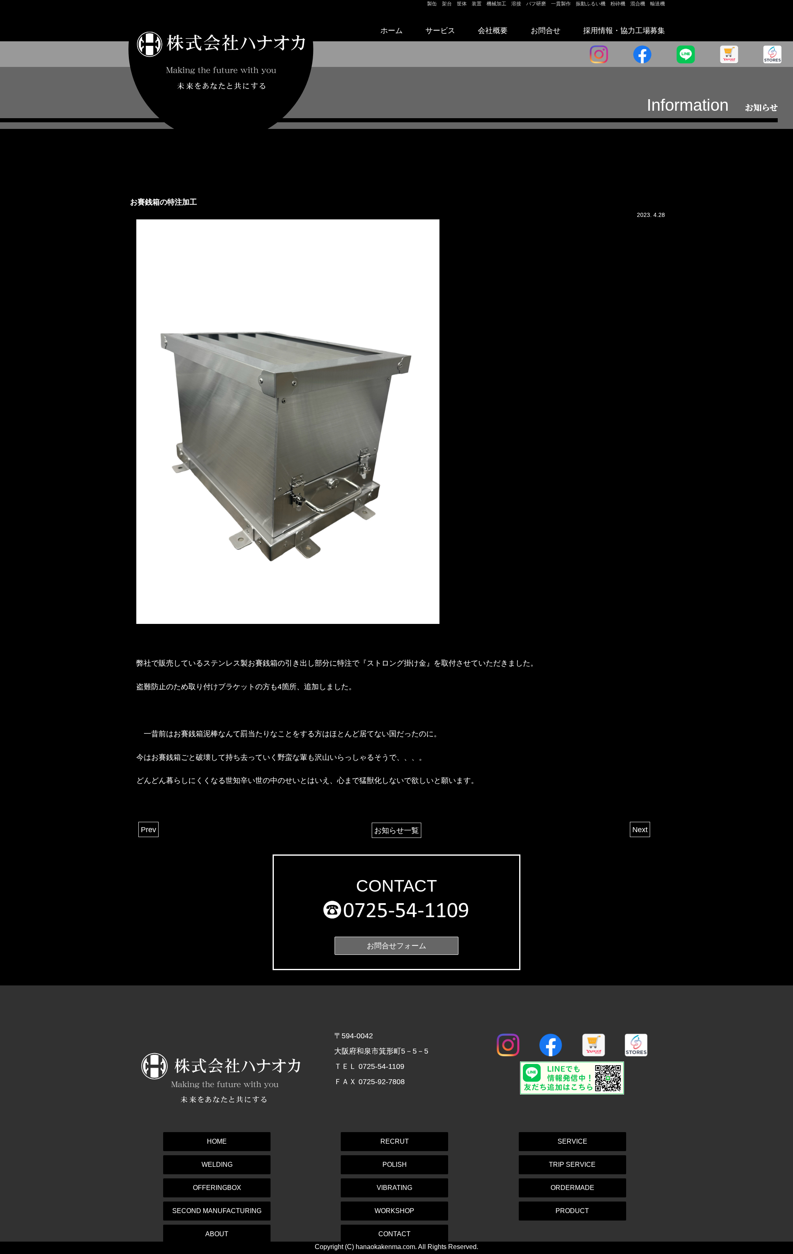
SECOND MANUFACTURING (216, 1210)
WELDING (217, 1164)
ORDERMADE (572, 1187)
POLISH (394, 1164)
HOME (217, 1141)
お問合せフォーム (396, 945)
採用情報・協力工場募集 (624, 30)
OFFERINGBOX (217, 1187)
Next (640, 829)
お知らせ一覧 (396, 830)
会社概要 (493, 30)
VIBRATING (394, 1187)
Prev (148, 829)
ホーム (391, 30)
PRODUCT (572, 1210)
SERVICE (572, 1141)
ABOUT (216, 1233)
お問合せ (545, 30)
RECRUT (394, 1141)
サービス (440, 30)
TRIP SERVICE (572, 1164)
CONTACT (394, 1233)
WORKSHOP (394, 1210)
